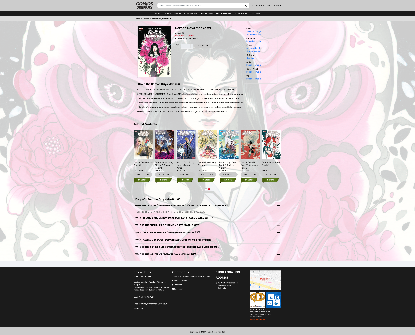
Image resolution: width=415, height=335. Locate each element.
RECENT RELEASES (223, 13)
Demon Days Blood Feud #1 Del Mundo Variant (249, 165)
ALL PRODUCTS (241, 13)
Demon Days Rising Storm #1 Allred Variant (185, 165)
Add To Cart (203, 45)
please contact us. (257, 319)
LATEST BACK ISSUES (172, 13)
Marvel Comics (253, 41)
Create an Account (261, 5)
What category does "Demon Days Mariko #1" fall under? (173, 239)
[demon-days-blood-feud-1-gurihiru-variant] (229, 144)
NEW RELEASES (206, 13)
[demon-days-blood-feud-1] (271, 144)
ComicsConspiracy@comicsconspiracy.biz (192, 276)
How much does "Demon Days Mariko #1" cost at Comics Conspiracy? (181, 205)
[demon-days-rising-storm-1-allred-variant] (186, 144)
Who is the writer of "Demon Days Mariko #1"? (165, 254)
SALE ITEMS (255, 13)
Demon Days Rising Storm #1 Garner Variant (164, 165)
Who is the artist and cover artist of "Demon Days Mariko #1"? (177, 247)
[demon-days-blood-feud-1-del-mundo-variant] (250, 144)
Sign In (278, 5)
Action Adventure (254, 48)
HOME (157, 13)
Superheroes (253, 51)
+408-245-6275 (181, 280)
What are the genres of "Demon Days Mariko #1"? (167, 232)
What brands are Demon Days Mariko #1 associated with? (174, 218)
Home (137, 19)
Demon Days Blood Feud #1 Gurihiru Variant (228, 165)
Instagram (178, 289)
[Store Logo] (144, 5)
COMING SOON (190, 13)
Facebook (178, 284)
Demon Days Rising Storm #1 (207, 163)
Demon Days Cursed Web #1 (143, 163)
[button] (206, 189)
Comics (146, 19)
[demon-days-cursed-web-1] (143, 144)
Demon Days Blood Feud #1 (271, 163)
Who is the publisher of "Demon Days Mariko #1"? (167, 225)
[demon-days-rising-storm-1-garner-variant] (164, 144)
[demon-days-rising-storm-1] (207, 144)
